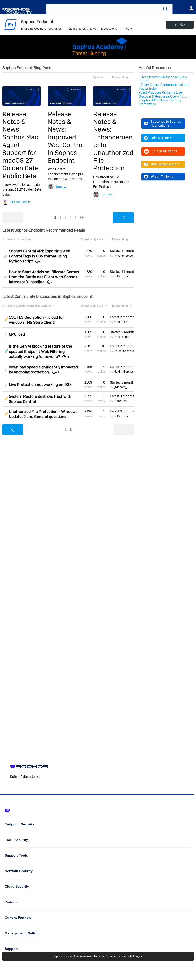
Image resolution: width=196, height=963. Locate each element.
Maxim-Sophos (124, 371)
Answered (6, 351)
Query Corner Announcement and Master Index (164, 87)
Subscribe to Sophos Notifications (166, 123)
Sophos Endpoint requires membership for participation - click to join (98, 956)
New (183, 25)
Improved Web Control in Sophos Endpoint (66, 149)
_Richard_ (120, 387)
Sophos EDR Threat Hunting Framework (160, 102)
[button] (165, 9)
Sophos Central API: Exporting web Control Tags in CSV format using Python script (39, 256)
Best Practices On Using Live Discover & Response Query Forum (164, 94)
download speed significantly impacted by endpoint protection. (43, 370)
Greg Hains (121, 337)
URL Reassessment (165, 164)
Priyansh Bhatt (123, 256)
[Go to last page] (82, 217)
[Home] (23, 11)
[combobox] (102, 9)
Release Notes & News (81, 29)
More (128, 29)
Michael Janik (20, 202)
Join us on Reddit (164, 151)
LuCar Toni (121, 276)
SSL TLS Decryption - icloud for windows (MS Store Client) (36, 320)
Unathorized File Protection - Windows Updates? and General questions (43, 414)
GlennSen (120, 401)
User (191, 8)
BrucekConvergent (126, 351)
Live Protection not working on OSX (40, 384)
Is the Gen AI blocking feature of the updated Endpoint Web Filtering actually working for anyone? (40, 351)
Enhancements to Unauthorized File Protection (113, 153)
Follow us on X (161, 138)
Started (122, 251)
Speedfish (120, 322)
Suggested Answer (6, 319)
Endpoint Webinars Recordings (41, 29)
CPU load (17, 334)
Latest (122, 317)
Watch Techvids (162, 176)
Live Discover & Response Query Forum (163, 79)
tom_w (61, 186)
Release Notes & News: (14, 122)
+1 (67, 356)
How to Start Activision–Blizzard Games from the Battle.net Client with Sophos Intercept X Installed (44, 276)
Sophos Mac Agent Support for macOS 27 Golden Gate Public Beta (20, 156)
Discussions (109, 29)
